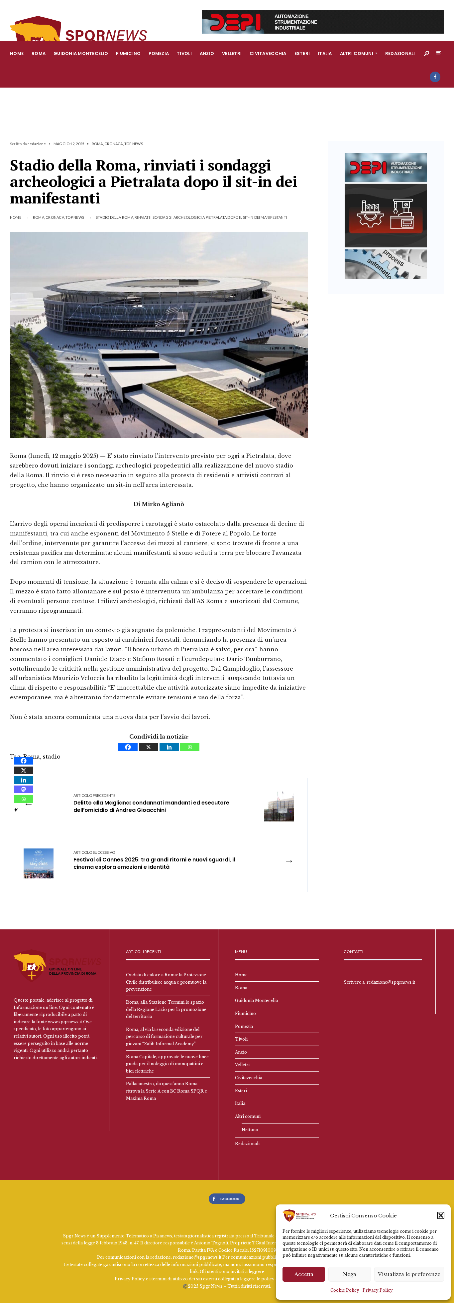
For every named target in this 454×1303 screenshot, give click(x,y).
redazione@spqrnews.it (391, 982)
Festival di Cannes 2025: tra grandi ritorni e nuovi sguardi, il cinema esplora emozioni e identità (154, 860)
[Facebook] (435, 77)
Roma (39, 53)
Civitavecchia (268, 53)
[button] (440, 1215)
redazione (37, 144)
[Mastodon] (23, 789)
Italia (325, 53)
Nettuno (250, 1129)
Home (17, 53)
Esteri (302, 53)
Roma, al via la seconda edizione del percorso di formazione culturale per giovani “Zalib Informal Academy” (164, 1036)
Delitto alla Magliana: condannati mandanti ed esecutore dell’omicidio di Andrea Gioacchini (151, 803)
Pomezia (159, 53)
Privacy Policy (378, 1290)
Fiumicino (128, 53)
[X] (148, 747)
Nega (349, 1274)
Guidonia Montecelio (81, 53)
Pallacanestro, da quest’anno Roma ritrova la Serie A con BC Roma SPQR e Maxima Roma (166, 1091)
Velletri (232, 53)
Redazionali (400, 53)
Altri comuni (356, 53)
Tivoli (184, 53)
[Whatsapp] (189, 747)
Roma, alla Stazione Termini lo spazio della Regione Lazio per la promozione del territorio (166, 1009)
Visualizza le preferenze (409, 1274)
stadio (51, 756)
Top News (133, 144)
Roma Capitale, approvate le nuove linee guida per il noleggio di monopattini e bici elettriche (167, 1064)
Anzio (207, 53)
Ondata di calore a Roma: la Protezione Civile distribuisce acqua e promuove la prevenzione (166, 982)
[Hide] (16, 810)
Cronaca (113, 144)
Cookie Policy (344, 1290)
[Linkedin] (169, 747)
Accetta (303, 1274)
